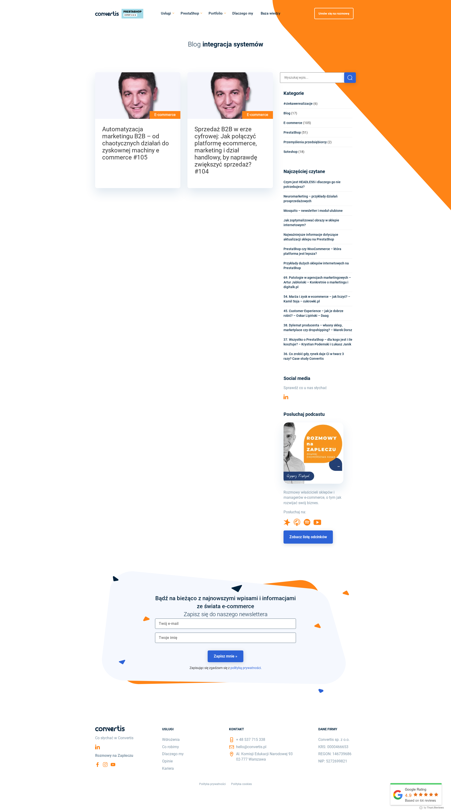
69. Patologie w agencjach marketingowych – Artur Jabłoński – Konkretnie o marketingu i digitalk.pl (317, 282)
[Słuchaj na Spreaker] (287, 525)
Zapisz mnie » (225, 656)
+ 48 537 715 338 (250, 739)
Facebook (97, 764)
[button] (350, 77)
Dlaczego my (242, 13)
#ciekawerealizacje (298, 103)
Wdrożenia (171, 739)
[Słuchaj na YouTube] (317, 524)
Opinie (167, 761)
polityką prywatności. (246, 668)
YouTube (113, 764)
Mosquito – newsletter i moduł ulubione (313, 211)
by (433, 807)
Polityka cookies (241, 784)
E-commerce (165, 114)
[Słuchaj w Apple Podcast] (297, 525)
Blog (287, 113)
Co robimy (170, 747)
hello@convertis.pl (251, 747)
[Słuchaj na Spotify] (307, 524)
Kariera (168, 768)
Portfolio (216, 13)
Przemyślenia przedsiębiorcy (305, 142)
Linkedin (286, 396)
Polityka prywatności (212, 784)
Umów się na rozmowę (334, 13)
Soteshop (291, 152)
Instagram (105, 764)
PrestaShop (190, 13)
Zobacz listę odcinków (308, 537)
